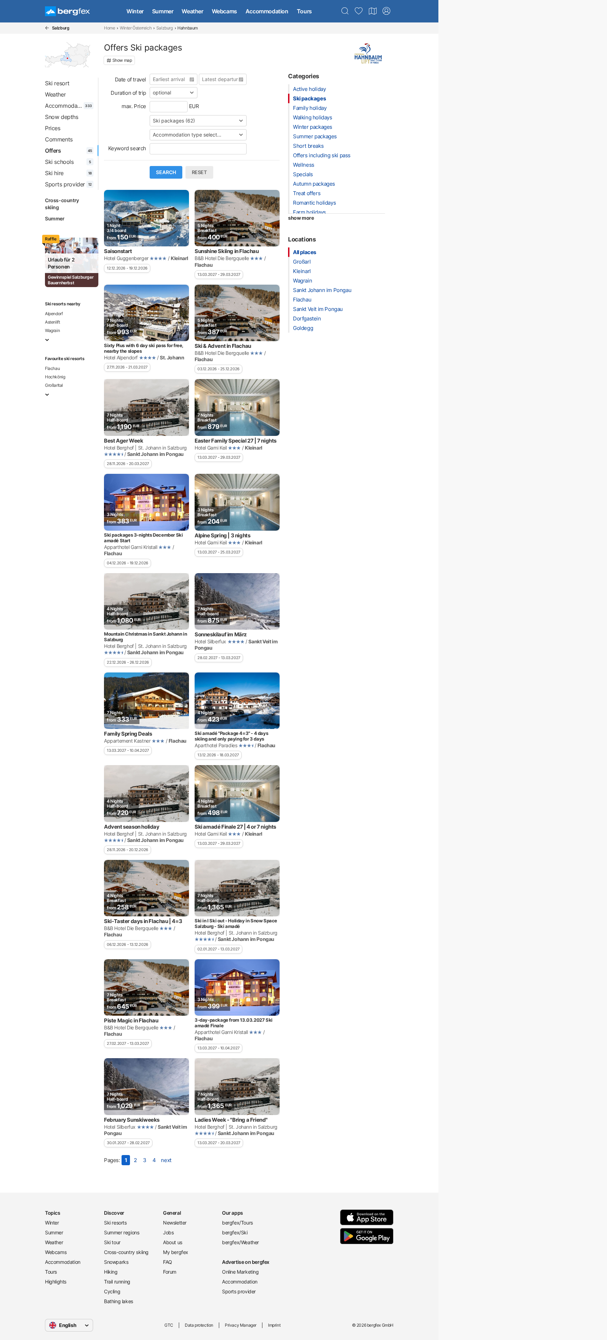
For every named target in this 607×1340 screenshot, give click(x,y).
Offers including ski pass (322, 155)
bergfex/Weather (240, 1242)
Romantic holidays (314, 202)
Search (166, 172)
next (166, 1160)
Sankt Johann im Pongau (322, 290)
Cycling (112, 1291)
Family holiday (309, 108)
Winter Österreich (135, 28)
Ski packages (309, 98)
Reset (199, 172)
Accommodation (267, 11)
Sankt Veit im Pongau (318, 309)
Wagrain (52, 330)
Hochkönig (55, 376)
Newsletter (175, 1223)
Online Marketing (240, 1272)
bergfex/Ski (235, 1232)
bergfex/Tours (237, 1223)
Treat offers (306, 193)
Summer (163, 11)
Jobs (168, 1232)
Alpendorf (54, 313)
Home (109, 28)
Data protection (199, 1325)
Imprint (274, 1325)
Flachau (52, 368)
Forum (169, 1272)
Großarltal (54, 385)
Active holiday (309, 89)
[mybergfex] (386, 11)
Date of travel (130, 79)
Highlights (55, 1282)
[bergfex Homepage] (67, 11)
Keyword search (127, 148)
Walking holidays (312, 117)
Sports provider (239, 1291)
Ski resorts (115, 1223)
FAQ (167, 1262)
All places (304, 252)
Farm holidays (309, 212)
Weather (192, 11)
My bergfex (175, 1252)
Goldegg (303, 328)
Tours (304, 11)
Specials (303, 174)
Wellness (303, 164)
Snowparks (116, 1262)
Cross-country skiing (62, 203)
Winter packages (312, 127)
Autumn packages (314, 183)
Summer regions (121, 1232)
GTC (168, 1325)
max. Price (134, 106)
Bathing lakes (118, 1301)
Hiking (111, 1272)
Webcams (224, 11)
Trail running (117, 1282)
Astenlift (52, 322)
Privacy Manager (240, 1325)
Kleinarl (302, 271)
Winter (135, 11)
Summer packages (315, 136)
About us (172, 1242)
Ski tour (112, 1242)
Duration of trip (128, 92)
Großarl (302, 261)
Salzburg (164, 28)
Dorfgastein (307, 318)
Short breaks (308, 145)
